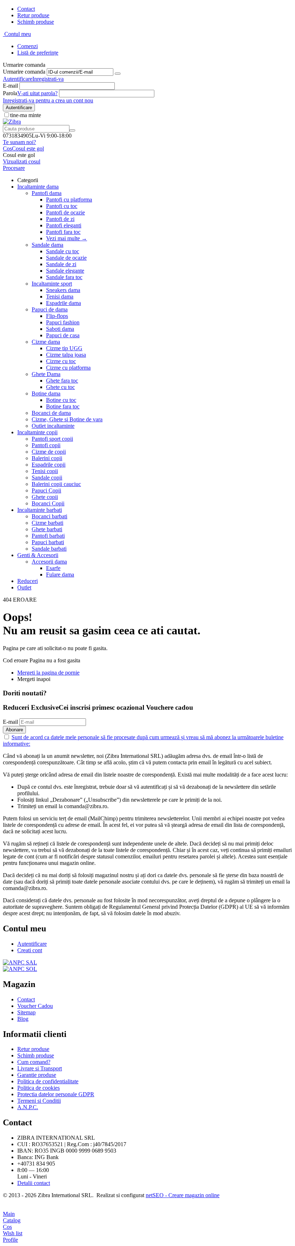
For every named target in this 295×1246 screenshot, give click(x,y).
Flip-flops (57, 316)
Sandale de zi (61, 264)
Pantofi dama (47, 193)
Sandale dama (47, 245)
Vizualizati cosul (21, 161)
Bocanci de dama (51, 413)
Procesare (14, 168)
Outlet (24, 587)
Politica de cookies (38, 1088)
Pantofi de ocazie (65, 212)
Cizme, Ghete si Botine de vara (67, 419)
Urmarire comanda (24, 72)
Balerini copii (47, 458)
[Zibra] (12, 122)
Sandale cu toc (62, 251)
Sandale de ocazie (66, 258)
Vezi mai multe (66, 238)
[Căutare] (72, 130)
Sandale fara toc (64, 277)
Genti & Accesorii (37, 555)
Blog (22, 1019)
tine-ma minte (25, 115)
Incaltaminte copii (37, 432)
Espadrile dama (63, 303)
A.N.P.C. (27, 1107)
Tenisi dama (59, 296)
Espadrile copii (48, 465)
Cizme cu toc (61, 361)
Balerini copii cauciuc (56, 484)
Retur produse (33, 15)
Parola (10, 93)
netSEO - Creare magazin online (182, 1195)
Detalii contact (33, 1183)
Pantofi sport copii (52, 439)
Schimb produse (35, 22)
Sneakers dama (63, 290)
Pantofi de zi (60, 219)
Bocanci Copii (48, 503)
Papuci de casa (63, 335)
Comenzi (27, 46)
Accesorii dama (49, 562)
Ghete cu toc (60, 387)
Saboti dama (60, 329)
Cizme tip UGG (64, 348)
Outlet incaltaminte (53, 426)
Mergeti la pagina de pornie (48, 673)
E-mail (10, 86)
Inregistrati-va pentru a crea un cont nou (48, 100)
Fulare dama (60, 574)
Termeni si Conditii (39, 1101)
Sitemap (26, 1012)
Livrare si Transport (39, 1068)
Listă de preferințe (37, 53)
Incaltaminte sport (52, 284)
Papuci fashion (63, 322)
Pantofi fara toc (63, 232)
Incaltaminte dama (38, 187)
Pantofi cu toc (61, 206)
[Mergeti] (118, 74)
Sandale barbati (49, 549)
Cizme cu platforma (68, 368)
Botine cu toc (61, 400)
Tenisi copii (45, 471)
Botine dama (46, 393)
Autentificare (17, 79)
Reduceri (27, 581)
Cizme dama (46, 342)
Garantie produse (36, 1075)
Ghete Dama (46, 374)
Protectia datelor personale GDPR (55, 1094)
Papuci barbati (48, 542)
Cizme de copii (49, 452)
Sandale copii (47, 477)
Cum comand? (33, 1062)
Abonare (14, 729)
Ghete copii (45, 497)
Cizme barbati (47, 523)
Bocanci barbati (49, 516)
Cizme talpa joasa (66, 355)
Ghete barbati (47, 529)
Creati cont (29, 950)
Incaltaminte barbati (39, 510)
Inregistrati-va (48, 79)
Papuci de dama (50, 309)
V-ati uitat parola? (37, 93)
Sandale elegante (65, 271)
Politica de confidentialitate (47, 1081)
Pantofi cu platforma (69, 199)
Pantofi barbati (48, 536)
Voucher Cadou (35, 1006)
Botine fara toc (63, 406)
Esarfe (53, 568)
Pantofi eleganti (63, 225)
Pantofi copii (46, 445)
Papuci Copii (46, 490)
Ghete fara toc (62, 380)
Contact (26, 9)
